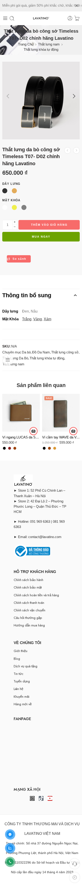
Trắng (26, 319)
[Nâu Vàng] (55, 448)
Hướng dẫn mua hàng (29, 625)
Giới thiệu (20, 650)
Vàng (37, 319)
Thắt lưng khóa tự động (41, 49)
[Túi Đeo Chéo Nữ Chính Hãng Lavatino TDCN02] (76, 150)
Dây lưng (11, 184)
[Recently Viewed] (74, 877)
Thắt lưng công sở (65, 352)
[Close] (77, 6)
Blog (17, 658)
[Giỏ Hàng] (77, 18)
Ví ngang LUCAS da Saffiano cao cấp (21, 437)
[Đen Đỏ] (10, 448)
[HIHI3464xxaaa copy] (41, 100)
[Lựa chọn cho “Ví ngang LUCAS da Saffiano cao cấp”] (33, 431)
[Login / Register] (70, 18)
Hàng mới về (23, 704)
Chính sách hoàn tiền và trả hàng (36, 595)
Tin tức (18, 673)
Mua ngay (41, 236)
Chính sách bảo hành (28, 579)
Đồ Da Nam (41, 352)
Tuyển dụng (22, 681)
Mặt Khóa (11, 200)
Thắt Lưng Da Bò (15, 358)
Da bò (26, 352)
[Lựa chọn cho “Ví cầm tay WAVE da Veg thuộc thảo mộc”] (73, 431)
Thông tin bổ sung (26, 295)
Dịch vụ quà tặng (25, 666)
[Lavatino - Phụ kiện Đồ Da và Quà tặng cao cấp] (41, 18)
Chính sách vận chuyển (29, 610)
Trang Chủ (25, 44)
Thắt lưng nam (49, 44)
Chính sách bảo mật (28, 587)
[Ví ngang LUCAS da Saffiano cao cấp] (21, 413)
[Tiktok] (41, 798)
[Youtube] (50, 798)
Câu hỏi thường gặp (28, 617)
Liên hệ (18, 688)
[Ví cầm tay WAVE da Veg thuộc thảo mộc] (61, 413)
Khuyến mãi (21, 696)
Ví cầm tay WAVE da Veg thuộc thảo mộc (61, 437)
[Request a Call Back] (74, 864)
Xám (47, 319)
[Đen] (4, 448)
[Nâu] (15, 448)
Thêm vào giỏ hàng (49, 224)
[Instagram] (32, 798)
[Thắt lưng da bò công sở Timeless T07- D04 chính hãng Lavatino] (67, 150)
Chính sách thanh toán (29, 602)
